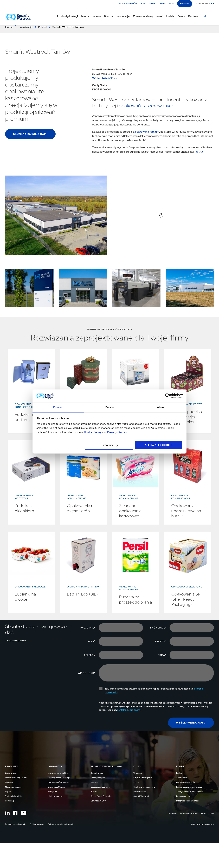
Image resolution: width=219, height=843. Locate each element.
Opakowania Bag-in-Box (16, 778)
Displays (9, 782)
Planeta (94, 782)
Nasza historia (139, 791)
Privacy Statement (118, 432)
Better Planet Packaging (101, 796)
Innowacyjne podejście (58, 773)
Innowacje (123, 16)
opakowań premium (147, 131)
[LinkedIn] (7, 813)
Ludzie (170, 16)
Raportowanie (97, 773)
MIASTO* (160, 641)
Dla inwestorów (128, 3)
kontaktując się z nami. (129, 709)
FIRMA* (162, 655)
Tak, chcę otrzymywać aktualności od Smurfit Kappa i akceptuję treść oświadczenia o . (154, 690)
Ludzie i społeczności (100, 787)
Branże (108, 16)
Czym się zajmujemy (142, 778)
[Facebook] (15, 813)
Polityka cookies (37, 824)
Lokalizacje (167, 3)
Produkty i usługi (67, 16)
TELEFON (89, 655)
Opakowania (10, 773)
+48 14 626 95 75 (106, 78)
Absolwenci (181, 778)
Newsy (153, 3)
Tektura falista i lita (13, 796)
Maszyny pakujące (13, 787)
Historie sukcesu (55, 796)
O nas (181, 16)
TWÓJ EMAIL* (158, 627)
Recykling (9, 801)
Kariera (193, 16)
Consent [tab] (58, 407)
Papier (8, 791)
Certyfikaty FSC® (98, 801)
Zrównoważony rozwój (148, 16)
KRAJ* (91, 641)
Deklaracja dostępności (15, 824)
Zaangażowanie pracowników (189, 791)
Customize (107, 445)
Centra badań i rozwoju (58, 782)
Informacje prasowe (189, 813)
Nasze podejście (98, 778)
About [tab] (161, 407)
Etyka (136, 782)
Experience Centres (56, 787)
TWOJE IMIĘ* (87, 627)
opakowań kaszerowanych (146, 106)
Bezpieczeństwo (183, 796)
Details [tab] (109, 407)
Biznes (94, 791)
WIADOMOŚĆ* (86, 673)
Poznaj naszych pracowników (189, 787)
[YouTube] (23, 813)
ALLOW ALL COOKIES (158, 445)
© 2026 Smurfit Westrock (202, 824)
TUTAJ (198, 151)
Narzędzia (52, 791)
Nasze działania (91, 16)
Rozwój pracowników (185, 782)
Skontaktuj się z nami (30, 134)
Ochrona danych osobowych (61, 824)
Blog (143, 3)
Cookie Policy (92, 432)
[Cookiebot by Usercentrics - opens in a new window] (168, 396)
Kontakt (184, 3)
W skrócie (137, 773)
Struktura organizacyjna (144, 787)
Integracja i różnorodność (187, 801)
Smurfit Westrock (141, 796)
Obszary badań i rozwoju (59, 778)
